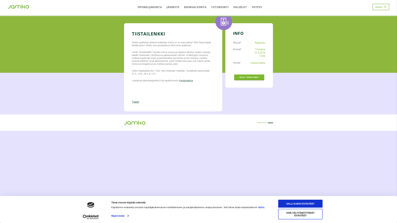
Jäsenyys (173, 7)
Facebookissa (186, 80)
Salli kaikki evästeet (300, 203)
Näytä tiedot (118, 215)
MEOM (270, 123)
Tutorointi (220, 7)
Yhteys (257, 7)
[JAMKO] (18, 6)
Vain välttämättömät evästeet (300, 214)
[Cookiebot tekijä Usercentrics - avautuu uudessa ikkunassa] (90, 217)
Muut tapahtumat (249, 77)
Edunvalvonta (195, 7)
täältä (261, 207)
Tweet (135, 102)
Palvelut (240, 7)
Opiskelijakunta (150, 7)
